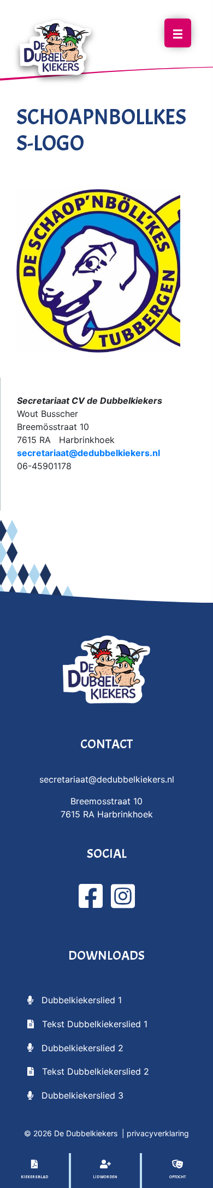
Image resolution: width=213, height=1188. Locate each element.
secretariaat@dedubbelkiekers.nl (88, 452)
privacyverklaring (158, 1133)
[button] (74, 999)
